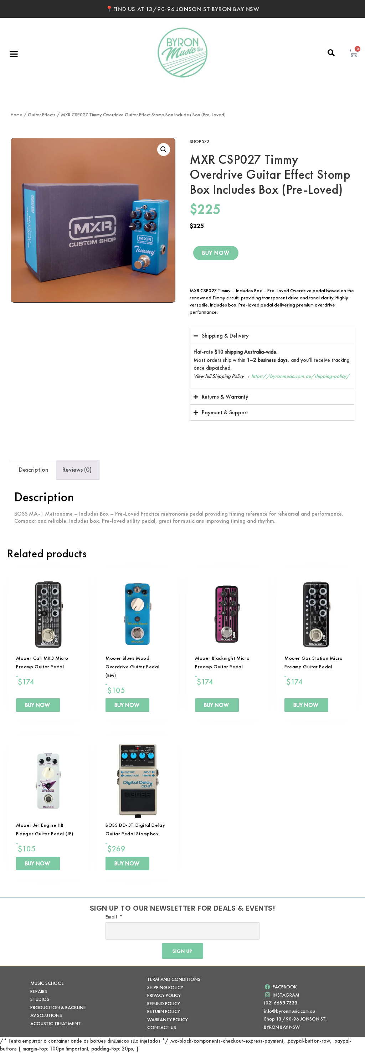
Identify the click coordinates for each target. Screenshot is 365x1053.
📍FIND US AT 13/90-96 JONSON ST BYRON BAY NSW (182, 9)
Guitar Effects (42, 114)
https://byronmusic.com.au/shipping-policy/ (300, 375)
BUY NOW (216, 253)
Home (16, 114)
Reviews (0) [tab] (77, 469)
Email (112, 916)
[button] (14, 53)
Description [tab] (33, 469)
